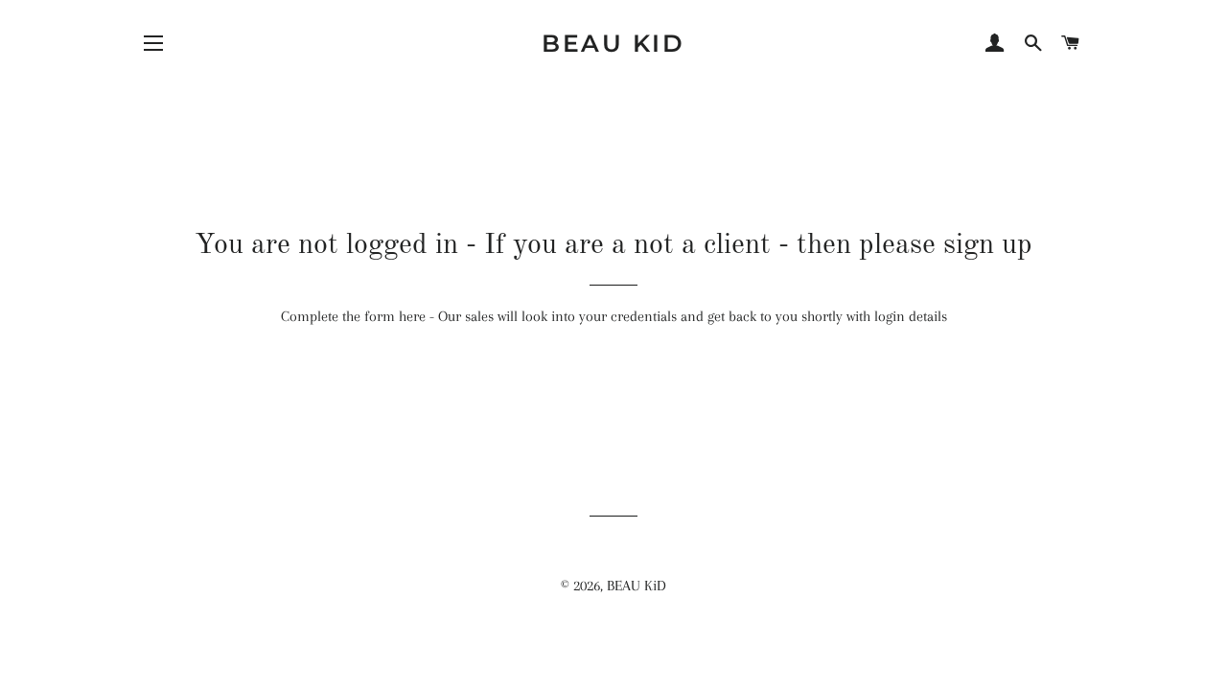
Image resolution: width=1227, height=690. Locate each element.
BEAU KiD (613, 43)
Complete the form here (353, 316)
